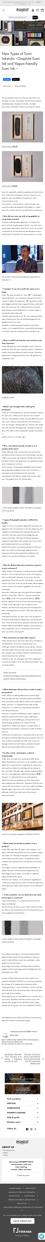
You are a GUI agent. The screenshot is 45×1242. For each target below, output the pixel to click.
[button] (3, 10)
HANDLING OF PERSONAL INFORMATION (22, 1192)
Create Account (23, 1175)
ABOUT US (8, 1147)
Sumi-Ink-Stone (20, 86)
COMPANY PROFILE (15, 1188)
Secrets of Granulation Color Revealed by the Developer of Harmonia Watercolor (32, 1059)
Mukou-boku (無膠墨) (10, 186)
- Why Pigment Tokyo (8, 1150)
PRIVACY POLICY (31, 1188)
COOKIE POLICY (29, 1196)
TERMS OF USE (22, 1203)
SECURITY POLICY (15, 1196)
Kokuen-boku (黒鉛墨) (10, 146)
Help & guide (13, 1117)
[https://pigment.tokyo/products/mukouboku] (22, 152)
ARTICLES (11, 1103)
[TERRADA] (23, 1229)
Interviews (7, 86)
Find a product (14, 1099)
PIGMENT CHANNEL (16, 1112)
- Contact (5, 1155)
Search (35, 17)
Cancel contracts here (22, 1221)
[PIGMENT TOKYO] (23, 1142)
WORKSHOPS (13, 1108)
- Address (5, 1153)
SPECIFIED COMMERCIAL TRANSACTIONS (22, 1200)
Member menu (14, 1122)
